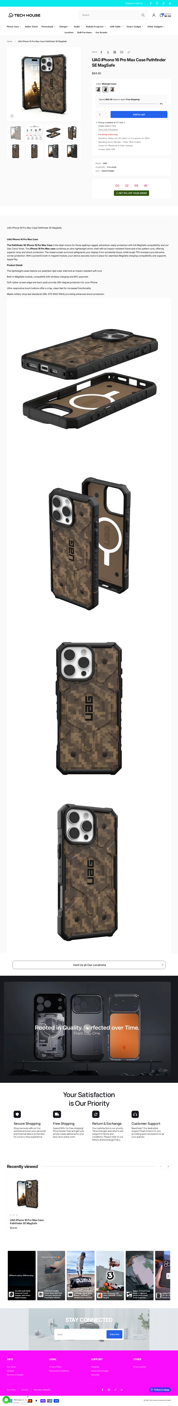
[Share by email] (121, 52)
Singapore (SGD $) (133, 3)
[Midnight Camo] (105, 89)
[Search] (143, 15)
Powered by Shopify (164, 1400)
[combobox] (113, 15)
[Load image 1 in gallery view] (15, 132)
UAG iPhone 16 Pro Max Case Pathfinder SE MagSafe (27, 1222)
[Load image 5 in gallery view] (15, 151)
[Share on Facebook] (101, 52)
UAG (105, 163)
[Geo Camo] (98, 89)
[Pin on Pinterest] (114, 52)
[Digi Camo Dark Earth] (112, 89)
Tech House (153, 1400)
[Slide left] (161, 1166)
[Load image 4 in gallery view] (72, 132)
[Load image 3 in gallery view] (53, 132)
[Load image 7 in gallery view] (53, 151)
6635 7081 (110, 149)
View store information (108, 129)
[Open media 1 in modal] (44, 84)
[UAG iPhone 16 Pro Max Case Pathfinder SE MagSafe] (28, 1206)
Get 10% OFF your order (133, 193)
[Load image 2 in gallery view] (34, 132)
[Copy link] (128, 52)
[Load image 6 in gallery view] (34, 151)
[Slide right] (168, 1166)
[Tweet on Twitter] (108, 52)
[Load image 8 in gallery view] (72, 151)
